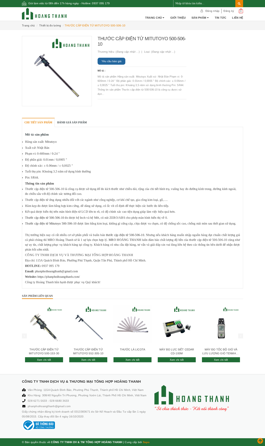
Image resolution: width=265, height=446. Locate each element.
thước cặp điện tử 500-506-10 (125, 235)
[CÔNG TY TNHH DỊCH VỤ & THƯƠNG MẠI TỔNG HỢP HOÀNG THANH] (44, 13)
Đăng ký (228, 10)
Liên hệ (237, 17)
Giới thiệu (178, 17)
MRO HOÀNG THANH (125, 239)
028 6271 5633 (38, 400)
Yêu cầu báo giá (111, 61)
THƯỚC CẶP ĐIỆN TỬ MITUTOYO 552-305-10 (88, 351)
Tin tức (220, 17)
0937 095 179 (101, 3)
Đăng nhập (212, 10)
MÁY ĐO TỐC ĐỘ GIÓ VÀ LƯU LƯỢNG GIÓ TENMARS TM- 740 (221, 351)
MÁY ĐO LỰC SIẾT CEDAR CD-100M (176, 351)
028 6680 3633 (59, 400)
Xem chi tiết (44, 359)
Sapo (146, 442)
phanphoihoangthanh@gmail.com (49, 406)
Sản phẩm (199, 17)
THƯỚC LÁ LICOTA (132, 349)
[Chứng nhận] (38, 425)
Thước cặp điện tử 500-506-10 (44, 217)
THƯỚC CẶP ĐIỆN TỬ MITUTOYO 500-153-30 (44, 351)
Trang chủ (154, 17)
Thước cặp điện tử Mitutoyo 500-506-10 (50, 223)
